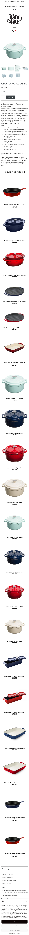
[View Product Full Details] (14, 202)
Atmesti (14, 926)
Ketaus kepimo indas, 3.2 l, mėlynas (14, 748)
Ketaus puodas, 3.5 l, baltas (14, 641)
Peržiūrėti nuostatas (14, 930)
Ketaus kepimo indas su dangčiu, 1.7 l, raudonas (14, 712)
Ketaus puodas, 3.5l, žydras (15, 537)
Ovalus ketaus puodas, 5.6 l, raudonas (14, 275)
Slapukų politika (12, 933)
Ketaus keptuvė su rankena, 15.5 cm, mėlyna (14, 818)
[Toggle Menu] (14, 27)
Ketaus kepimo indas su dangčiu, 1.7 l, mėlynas (14, 676)
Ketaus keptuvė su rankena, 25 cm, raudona (14, 205)
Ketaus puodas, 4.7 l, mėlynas (14, 433)
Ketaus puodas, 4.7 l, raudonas (14, 468)
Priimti (14, 922)
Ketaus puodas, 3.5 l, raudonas (14, 606)
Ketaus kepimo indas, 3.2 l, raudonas (14, 783)
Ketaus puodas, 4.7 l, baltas (14, 502)
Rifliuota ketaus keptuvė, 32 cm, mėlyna (14, 301)
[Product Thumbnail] (25, 40)
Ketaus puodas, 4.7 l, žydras (14, 398)
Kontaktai (18, 933)
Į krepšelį (10, 97)
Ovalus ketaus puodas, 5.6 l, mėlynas (14, 240)
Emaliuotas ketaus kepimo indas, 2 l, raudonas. (14, 363)
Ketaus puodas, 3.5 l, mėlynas (14, 572)
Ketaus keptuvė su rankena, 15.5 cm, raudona (14, 854)
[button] (27, 901)
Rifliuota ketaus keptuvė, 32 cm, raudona (14, 328)
